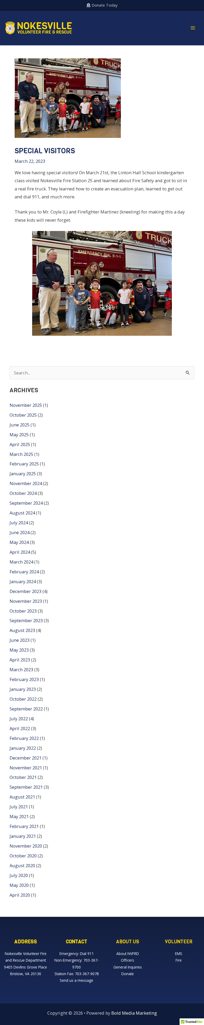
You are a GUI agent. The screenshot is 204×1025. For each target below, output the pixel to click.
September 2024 (26, 503)
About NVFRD (127, 953)
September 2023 (26, 620)
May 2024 (19, 542)
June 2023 (19, 640)
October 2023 (23, 611)
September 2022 (26, 709)
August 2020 (22, 865)
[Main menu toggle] (193, 28)
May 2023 (19, 650)
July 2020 (19, 875)
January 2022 (23, 748)
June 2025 (19, 425)
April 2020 (20, 895)
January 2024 (23, 581)
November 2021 (26, 768)
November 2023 (26, 601)
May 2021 (19, 816)
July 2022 (19, 719)
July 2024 (19, 523)
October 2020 (23, 856)
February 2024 (24, 572)
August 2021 (22, 797)
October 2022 (23, 699)
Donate (127, 973)
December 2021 (25, 758)
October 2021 (23, 777)
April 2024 (20, 552)
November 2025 (26, 405)
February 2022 (24, 738)
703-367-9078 (87, 973)
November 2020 (26, 846)
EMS (178, 953)
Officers (127, 960)
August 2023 (22, 630)
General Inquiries (127, 967)
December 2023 (25, 591)
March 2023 (21, 669)
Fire (179, 960)
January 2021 (23, 836)
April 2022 (20, 728)
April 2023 (20, 660)
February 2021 (24, 826)
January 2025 (23, 473)
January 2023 (23, 689)
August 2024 (22, 513)
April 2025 (20, 444)
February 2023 (24, 679)
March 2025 (21, 454)
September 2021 (26, 787)
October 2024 (23, 493)
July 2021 (19, 807)
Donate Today (104, 5)
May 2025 (19, 434)
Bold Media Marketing (134, 1013)
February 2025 (24, 464)
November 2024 (26, 483)
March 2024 (21, 562)
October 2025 (23, 415)
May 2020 (19, 885)
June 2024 (19, 532)
